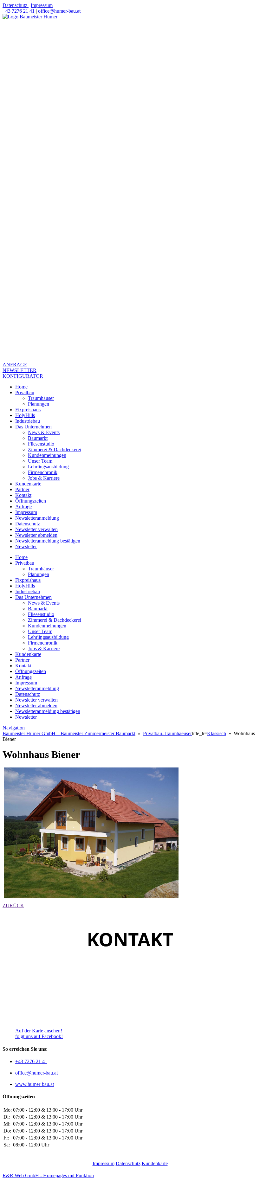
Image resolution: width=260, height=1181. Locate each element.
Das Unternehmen (33, 426)
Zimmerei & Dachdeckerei (54, 449)
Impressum (42, 5)
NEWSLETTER (19, 370)
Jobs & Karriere (44, 478)
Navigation (14, 727)
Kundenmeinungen (47, 455)
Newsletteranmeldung (37, 518)
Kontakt (23, 495)
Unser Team (40, 461)
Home (21, 386)
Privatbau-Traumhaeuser (167, 733)
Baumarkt (38, 438)
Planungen (38, 404)
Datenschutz (16, 5)
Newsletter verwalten (36, 529)
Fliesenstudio (41, 443)
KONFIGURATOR (23, 376)
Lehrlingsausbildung (48, 466)
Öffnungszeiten (30, 501)
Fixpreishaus (28, 409)
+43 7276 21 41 (19, 11)
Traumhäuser (41, 398)
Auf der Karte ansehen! (38, 1030)
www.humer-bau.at (34, 1084)
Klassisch (216, 733)
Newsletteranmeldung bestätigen (47, 540)
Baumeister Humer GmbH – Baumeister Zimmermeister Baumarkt (69, 733)
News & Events (44, 432)
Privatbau (24, 392)
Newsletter (26, 546)
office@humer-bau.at (59, 11)
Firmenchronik (42, 472)
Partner (22, 489)
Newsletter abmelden (36, 535)
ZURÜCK (13, 905)
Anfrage (23, 506)
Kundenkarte (28, 483)
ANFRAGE (15, 364)
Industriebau (27, 421)
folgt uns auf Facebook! (39, 1036)
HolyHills (25, 415)
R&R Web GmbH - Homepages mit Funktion (48, 1175)
